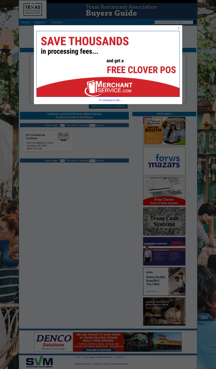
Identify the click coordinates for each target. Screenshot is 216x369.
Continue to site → (110, 100)
